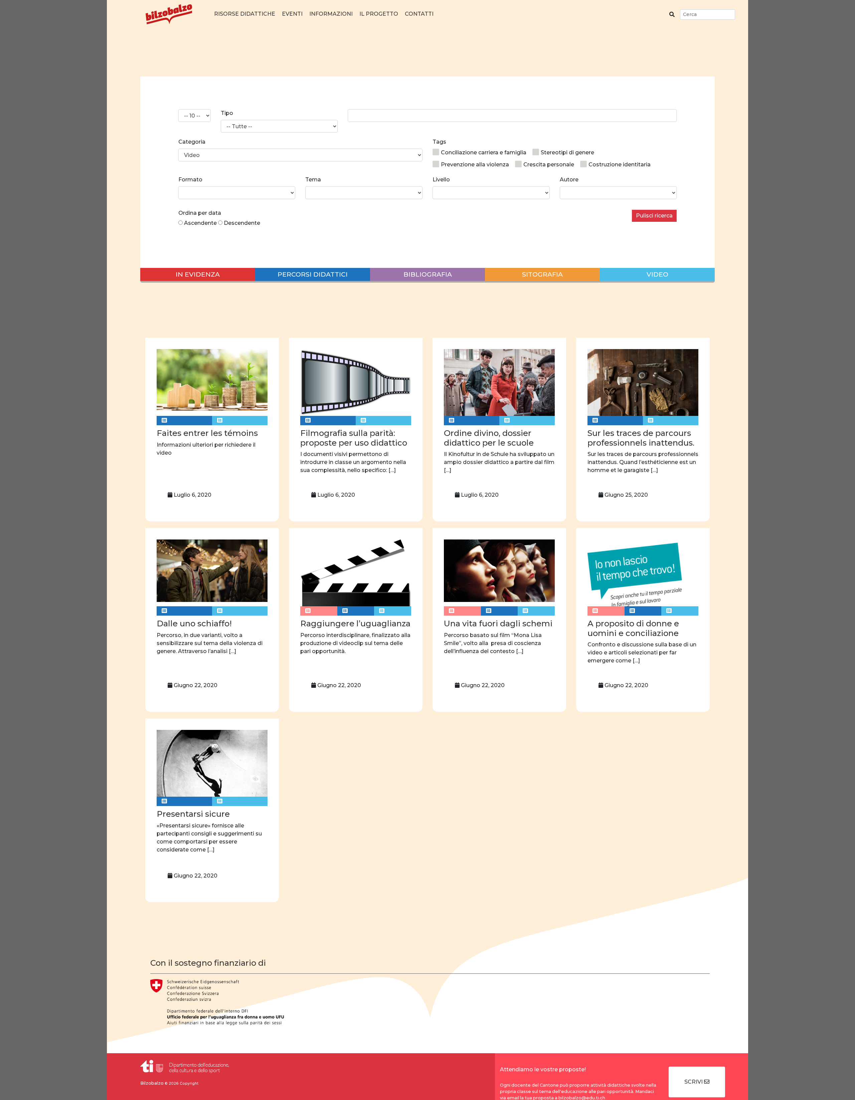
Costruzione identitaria (619, 164)
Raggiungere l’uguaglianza (355, 623)
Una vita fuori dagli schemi (498, 623)
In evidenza (198, 274)
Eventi (292, 14)
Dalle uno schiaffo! (194, 623)
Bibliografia (427, 274)
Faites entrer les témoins (207, 433)
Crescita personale (548, 164)
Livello (441, 179)
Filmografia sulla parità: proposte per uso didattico (353, 438)
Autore (569, 179)
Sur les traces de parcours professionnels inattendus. (640, 438)
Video (657, 274)
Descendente (242, 223)
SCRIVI (694, 1082)
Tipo (227, 113)
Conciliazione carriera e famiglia (483, 152)
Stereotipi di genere (567, 152)
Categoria (191, 142)
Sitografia (542, 274)
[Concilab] (318, 611)
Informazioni (331, 14)
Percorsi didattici (313, 274)
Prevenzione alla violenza (475, 164)
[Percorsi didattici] (184, 420)
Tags (439, 142)
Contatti (419, 14)
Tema (313, 179)
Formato (190, 179)
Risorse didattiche (244, 14)
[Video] (240, 420)
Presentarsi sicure (193, 814)
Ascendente (200, 223)
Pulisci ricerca (654, 215)
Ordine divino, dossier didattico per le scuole (489, 438)
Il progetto (378, 14)
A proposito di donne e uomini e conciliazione (633, 628)
